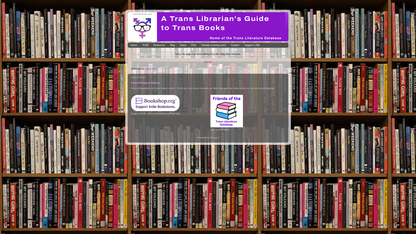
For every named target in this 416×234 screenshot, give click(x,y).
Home (134, 45)
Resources (159, 45)
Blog (172, 45)
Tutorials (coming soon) (213, 45)
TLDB (145, 45)
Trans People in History (145, 83)
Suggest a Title (252, 45)
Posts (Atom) (151, 69)
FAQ (193, 45)
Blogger (214, 137)
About (183, 45)
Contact (235, 45)
